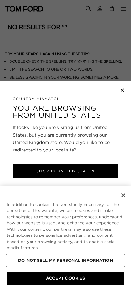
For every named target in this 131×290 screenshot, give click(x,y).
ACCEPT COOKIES (65, 278)
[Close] (123, 195)
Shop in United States (65, 171)
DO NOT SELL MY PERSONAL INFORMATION (65, 260)
